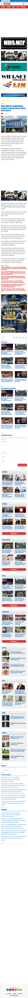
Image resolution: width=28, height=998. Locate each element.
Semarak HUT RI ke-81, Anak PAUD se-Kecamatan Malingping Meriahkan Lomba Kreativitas (7, 495)
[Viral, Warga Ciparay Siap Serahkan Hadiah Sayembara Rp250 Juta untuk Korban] (7, 522)
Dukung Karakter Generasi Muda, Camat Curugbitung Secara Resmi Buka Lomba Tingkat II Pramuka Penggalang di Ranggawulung (13, 286)
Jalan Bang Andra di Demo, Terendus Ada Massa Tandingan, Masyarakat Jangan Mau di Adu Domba (12, 281)
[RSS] (21, 990)
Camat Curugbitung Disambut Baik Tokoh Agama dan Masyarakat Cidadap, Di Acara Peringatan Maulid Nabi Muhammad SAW (13, 278)
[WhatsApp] (18, 990)
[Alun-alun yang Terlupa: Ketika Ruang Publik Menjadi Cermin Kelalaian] (5, 666)
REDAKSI (14, 994)
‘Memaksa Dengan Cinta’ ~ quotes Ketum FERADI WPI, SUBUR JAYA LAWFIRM (17, 652)
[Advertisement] (14, 23)
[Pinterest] (13, 990)
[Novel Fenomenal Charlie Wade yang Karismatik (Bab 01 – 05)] (5, 718)
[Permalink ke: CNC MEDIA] (2, 113)
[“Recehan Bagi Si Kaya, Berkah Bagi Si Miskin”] (5, 757)
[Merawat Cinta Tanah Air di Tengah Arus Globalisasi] (7, 686)
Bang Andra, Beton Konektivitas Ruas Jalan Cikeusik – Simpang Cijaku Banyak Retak (7, 563)
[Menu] (2, 4)
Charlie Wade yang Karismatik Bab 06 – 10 (18, 724)
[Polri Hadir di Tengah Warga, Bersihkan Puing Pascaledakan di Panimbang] (7, 618)
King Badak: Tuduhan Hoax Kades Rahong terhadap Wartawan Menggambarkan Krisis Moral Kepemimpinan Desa (13, 290)
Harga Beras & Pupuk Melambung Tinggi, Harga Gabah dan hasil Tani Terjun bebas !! (17, 750)
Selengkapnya (13, 533)
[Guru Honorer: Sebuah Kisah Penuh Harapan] (5, 744)
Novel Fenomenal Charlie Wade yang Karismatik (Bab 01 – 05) (17, 717)
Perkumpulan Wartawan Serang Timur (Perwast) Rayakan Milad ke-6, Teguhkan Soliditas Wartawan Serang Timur (20, 551)
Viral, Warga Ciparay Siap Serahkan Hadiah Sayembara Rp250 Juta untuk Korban (7, 527)
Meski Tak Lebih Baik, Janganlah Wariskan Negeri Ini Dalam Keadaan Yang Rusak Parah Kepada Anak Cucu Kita (17, 672)
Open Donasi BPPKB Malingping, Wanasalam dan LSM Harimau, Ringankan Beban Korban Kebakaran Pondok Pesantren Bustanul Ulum (13, 273)
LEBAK (2, 103)
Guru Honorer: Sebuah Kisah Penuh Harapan (16, 744)
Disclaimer (8, 994)
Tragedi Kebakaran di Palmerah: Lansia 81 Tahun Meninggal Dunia (20, 515)
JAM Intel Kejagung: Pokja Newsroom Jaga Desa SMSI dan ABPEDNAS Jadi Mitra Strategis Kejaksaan (20, 483)
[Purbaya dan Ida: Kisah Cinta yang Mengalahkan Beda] (5, 659)
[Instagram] (15, 990)
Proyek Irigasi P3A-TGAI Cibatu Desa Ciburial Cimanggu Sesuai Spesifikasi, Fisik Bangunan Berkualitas (20, 635)
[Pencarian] (26, 4)
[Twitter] (10, 990)
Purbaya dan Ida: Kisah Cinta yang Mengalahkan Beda (18, 659)
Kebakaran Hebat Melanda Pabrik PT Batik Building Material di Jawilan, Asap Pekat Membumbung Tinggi (20, 563)
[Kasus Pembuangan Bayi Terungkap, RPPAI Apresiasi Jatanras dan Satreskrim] (20, 522)
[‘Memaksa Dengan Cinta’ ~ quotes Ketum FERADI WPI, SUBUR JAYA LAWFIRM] (5, 653)
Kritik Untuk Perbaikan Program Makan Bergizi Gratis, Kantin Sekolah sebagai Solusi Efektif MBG (7, 704)
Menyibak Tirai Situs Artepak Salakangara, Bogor (16, 737)
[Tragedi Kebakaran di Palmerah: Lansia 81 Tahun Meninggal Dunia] (20, 510)
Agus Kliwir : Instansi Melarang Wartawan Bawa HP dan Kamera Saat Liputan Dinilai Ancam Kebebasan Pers (20, 495)
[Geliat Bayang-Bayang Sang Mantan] (20, 699)
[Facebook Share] (14, 337)
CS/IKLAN (20, 994)
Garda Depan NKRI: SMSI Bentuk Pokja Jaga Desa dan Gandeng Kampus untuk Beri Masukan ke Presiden (7, 483)
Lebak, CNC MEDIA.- (6, 136)
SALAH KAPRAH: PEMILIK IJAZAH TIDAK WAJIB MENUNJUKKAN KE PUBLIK (20, 692)
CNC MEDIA (6, 113)
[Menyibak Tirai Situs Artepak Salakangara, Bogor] (5, 738)
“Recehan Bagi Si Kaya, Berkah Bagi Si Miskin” (17, 757)
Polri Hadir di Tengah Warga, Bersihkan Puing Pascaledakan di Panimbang (7, 623)
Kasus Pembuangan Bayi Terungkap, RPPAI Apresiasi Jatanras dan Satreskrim (20, 527)
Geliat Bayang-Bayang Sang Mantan (20, 703)
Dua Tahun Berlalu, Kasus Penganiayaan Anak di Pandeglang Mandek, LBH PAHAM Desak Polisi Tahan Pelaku (7, 635)
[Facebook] (7, 990)
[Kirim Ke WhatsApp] (26, 337)
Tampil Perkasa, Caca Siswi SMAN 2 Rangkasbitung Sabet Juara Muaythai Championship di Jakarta (7, 515)
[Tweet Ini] (17, 337)
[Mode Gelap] (24, 4)
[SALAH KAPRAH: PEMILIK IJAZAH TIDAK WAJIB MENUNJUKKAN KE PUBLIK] (20, 686)
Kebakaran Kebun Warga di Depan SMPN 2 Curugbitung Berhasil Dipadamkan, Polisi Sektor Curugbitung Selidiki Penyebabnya (14, 269)
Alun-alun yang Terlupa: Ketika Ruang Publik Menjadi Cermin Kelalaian (17, 665)
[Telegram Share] (23, 337)
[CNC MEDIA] (6, 4)
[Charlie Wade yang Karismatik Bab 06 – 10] (5, 724)
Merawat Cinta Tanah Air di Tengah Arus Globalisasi (7, 692)
